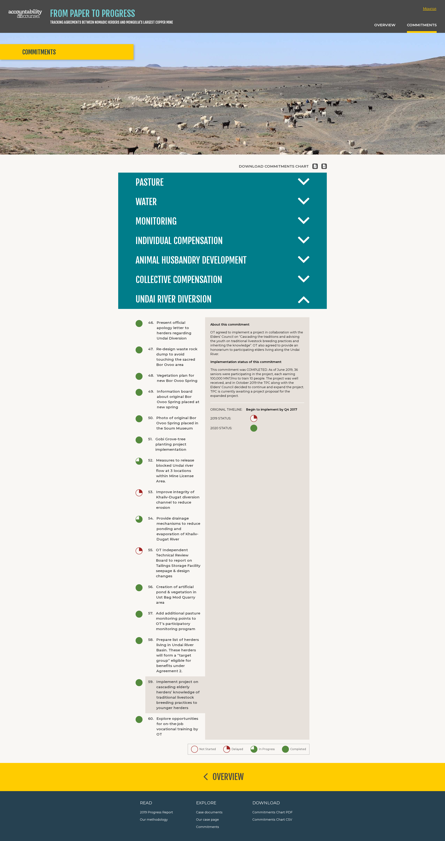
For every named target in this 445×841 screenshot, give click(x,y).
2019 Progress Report (156, 812)
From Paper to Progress (92, 13)
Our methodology (154, 820)
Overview (228, 777)
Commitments (207, 827)
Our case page (207, 820)
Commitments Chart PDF (272, 812)
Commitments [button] (422, 25)
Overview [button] (384, 25)
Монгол (429, 9)
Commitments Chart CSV (272, 820)
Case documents (209, 812)
